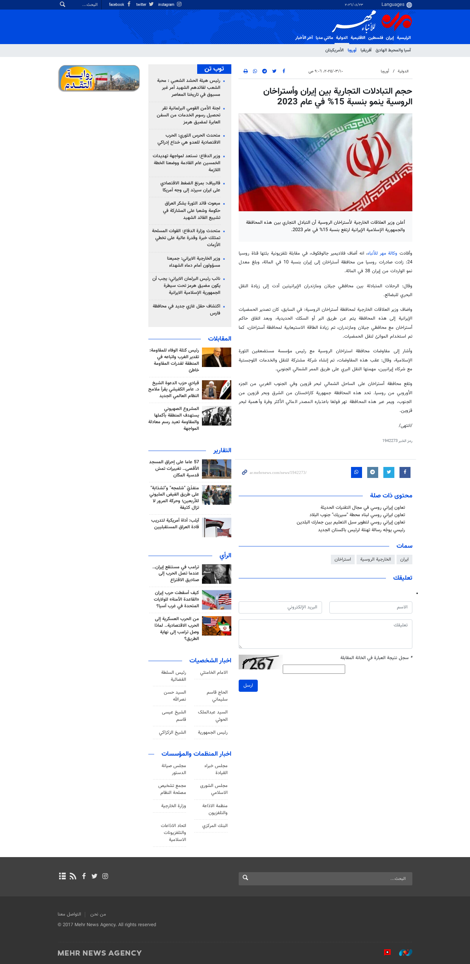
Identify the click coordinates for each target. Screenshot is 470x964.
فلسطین (375, 38)
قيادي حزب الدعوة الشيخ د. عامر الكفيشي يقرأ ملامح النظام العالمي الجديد (173, 390)
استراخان (343, 559)
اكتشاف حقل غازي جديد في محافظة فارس (186, 310)
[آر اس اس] (72, 877)
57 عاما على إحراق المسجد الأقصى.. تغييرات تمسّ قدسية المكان (174, 468)
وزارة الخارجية (173, 806)
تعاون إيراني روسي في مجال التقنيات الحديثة (363, 507)
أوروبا (352, 50)
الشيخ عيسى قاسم (174, 716)
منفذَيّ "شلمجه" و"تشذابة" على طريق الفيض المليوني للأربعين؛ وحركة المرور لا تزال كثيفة (174, 498)
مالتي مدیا (324, 38)
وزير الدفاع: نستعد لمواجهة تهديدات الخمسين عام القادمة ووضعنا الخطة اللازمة (186, 163)
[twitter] (94, 877)
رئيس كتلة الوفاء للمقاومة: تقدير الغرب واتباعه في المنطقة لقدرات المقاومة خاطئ (174, 360)
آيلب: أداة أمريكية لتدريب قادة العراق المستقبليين (175, 524)
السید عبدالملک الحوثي (213, 716)
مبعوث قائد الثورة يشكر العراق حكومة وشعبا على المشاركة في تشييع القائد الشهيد (191, 210)
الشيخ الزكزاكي (172, 732)
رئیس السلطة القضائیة (173, 676)
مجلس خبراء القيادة (216, 769)
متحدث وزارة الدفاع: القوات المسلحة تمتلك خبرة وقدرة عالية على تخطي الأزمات (186, 238)
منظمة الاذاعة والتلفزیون (215, 809)
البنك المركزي (215, 826)
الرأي (225, 556)
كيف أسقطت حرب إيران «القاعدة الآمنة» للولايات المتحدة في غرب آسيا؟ (176, 599)
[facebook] (83, 877)
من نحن (98, 914)
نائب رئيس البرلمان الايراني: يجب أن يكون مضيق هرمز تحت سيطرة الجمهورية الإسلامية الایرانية (186, 285)
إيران (390, 38)
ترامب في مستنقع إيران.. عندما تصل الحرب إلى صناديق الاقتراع (175, 574)
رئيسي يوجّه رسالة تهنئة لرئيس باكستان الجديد (361, 530)
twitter (141, 5)
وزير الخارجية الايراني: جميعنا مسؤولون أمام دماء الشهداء (193, 262)
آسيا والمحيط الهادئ (393, 50)
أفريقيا (366, 50)
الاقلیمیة (358, 38)
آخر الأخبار (304, 38)
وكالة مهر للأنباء (382, 253)
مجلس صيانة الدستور (174, 769)
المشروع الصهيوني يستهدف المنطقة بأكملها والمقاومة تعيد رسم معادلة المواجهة (173, 418)
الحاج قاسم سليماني (217, 696)
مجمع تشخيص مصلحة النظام (172, 789)
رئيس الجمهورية (213, 732)
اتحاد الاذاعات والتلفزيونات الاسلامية (173, 833)
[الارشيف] (62, 877)
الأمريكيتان (334, 50)
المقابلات (219, 339)
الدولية (342, 38)
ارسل (248, 685)
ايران (404, 559)
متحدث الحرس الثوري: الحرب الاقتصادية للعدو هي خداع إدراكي (189, 139)
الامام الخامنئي (214, 672)
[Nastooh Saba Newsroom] (402, 952)
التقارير (222, 451)
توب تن (214, 69)
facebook (117, 5)
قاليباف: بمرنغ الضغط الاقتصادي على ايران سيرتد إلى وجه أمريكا (190, 187)
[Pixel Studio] (384, 952)
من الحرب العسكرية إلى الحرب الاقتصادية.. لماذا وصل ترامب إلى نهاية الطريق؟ (177, 629)
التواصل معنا (69, 914)
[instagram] (105, 877)
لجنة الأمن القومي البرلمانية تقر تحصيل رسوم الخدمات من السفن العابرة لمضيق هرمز (188, 115)
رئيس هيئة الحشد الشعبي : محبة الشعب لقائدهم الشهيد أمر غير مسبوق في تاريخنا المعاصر (188, 87)
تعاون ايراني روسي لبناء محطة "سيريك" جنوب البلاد (357, 515)
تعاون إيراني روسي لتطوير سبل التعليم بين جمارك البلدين (351, 522)
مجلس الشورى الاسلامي (214, 789)
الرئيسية (404, 38)
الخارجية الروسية (375, 559)
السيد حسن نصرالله (175, 696)
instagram (167, 5)
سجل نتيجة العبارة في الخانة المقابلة (376, 658)
